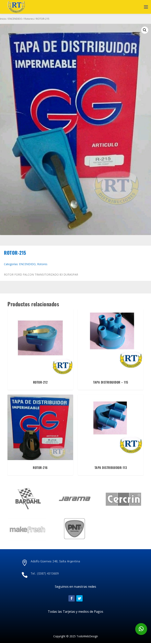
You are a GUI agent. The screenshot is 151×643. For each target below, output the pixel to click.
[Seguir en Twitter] (79, 598)
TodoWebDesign (87, 636)
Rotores (29, 18)
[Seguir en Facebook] (71, 598)
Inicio (3, 18)
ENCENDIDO (15, 18)
